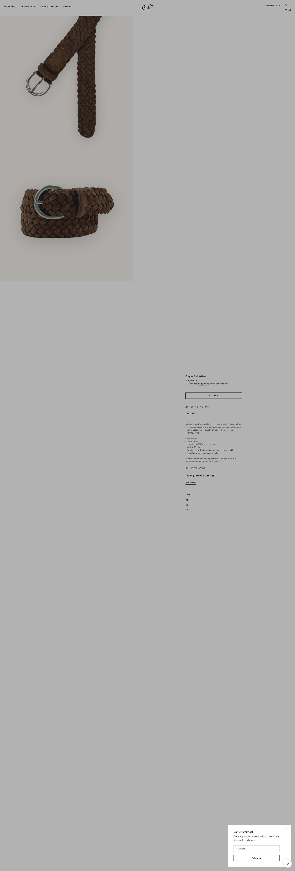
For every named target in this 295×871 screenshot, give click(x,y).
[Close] (287, 828)
